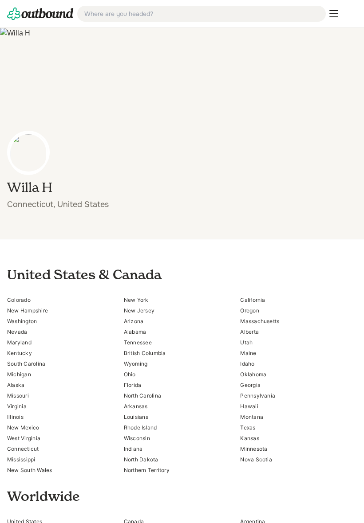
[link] (40, 13)
